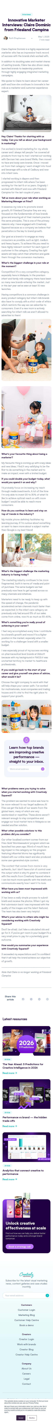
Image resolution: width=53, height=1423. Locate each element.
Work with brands (26, 1344)
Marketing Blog (26, 1315)
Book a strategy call (19, 1246)
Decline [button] (32, 1418)
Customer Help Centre (26, 1320)
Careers (26, 1373)
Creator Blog (26, 1349)
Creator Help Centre (27, 1354)
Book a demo (26, 1325)
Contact (26, 1383)
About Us (27, 1368)
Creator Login (26, 1339)
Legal (26, 1378)
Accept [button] (21, 1418)
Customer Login (26, 1309)
